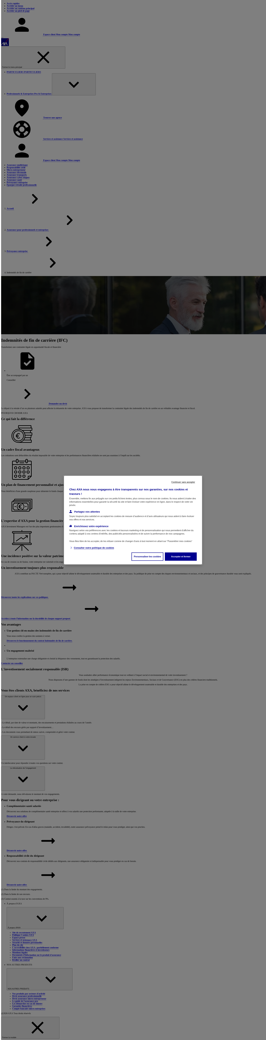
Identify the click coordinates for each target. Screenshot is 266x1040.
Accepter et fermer (180, 556)
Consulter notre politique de (94, 547)
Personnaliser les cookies (147, 556)
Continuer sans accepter (183, 482)
